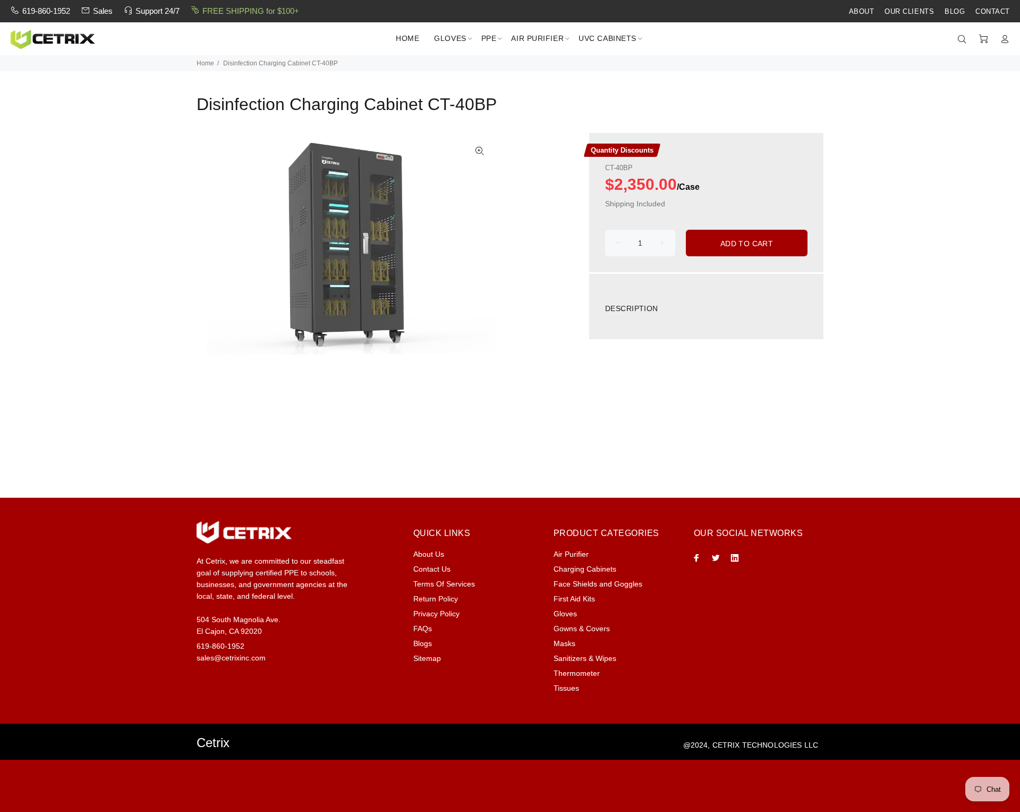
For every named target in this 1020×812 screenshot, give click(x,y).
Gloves (565, 613)
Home (205, 63)
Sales (103, 10)
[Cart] (983, 39)
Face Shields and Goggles (598, 584)
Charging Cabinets (585, 569)
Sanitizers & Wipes (585, 658)
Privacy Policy (436, 613)
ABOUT (861, 11)
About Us (428, 554)
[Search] (964, 39)
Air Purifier (571, 554)
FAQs (422, 628)
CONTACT (992, 11)
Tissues (566, 688)
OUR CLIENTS (909, 11)
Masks (564, 643)
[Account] (1002, 39)
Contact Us (431, 569)
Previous (212, 247)
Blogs (422, 643)
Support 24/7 (157, 10)
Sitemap (427, 658)
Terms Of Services (444, 584)
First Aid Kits (574, 599)
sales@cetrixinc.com (231, 658)
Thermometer (577, 673)
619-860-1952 (46, 10)
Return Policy (435, 599)
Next (480, 247)
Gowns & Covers (582, 628)
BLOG (955, 11)
